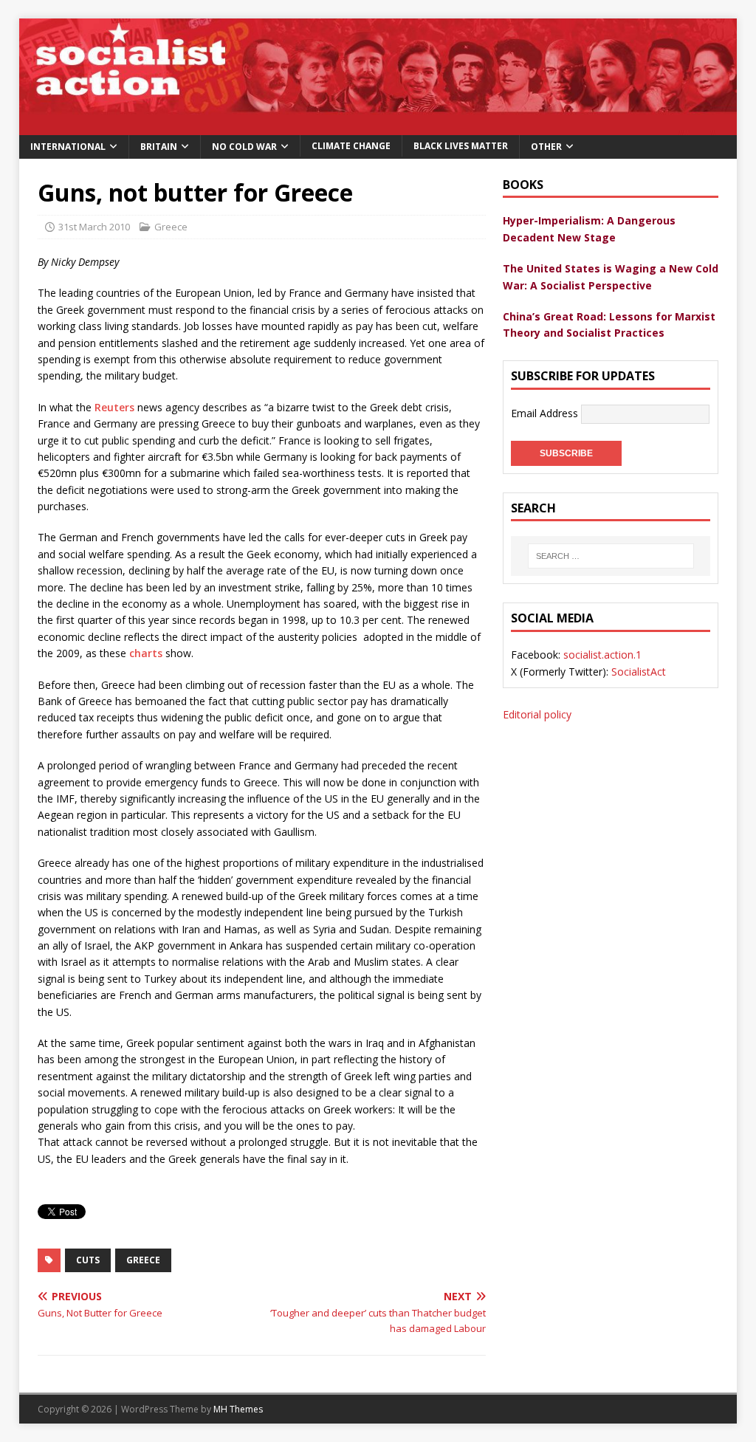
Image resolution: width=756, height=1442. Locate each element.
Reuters (114, 407)
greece (143, 1260)
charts (145, 653)
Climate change (351, 146)
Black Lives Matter (460, 146)
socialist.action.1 (602, 655)
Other (546, 146)
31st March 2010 (94, 226)
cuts (88, 1260)
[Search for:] (610, 556)
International (68, 146)
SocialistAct (638, 672)
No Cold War (244, 146)
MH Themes (238, 1409)
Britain (158, 146)
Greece (171, 226)
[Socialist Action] (378, 126)
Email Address (546, 412)
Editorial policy (537, 714)
